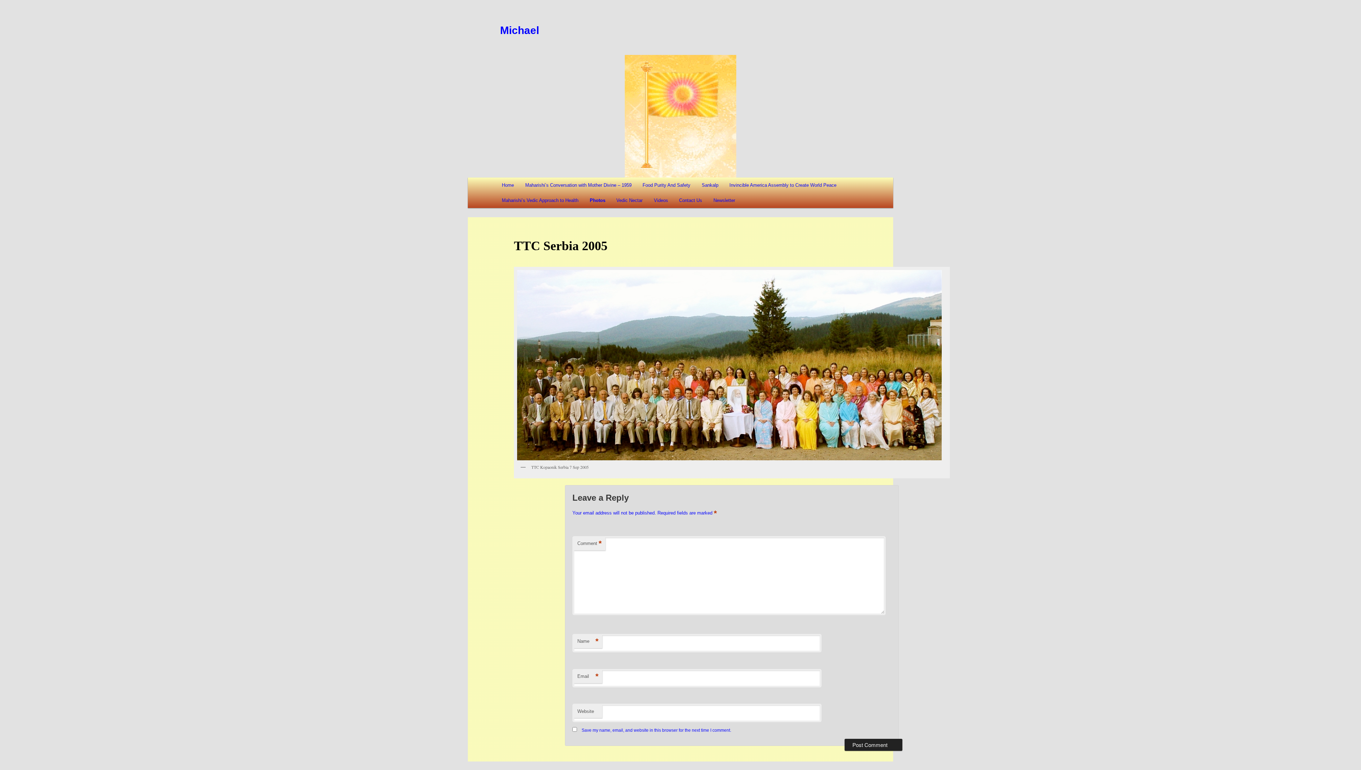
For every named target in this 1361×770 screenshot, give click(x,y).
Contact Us (690, 200)
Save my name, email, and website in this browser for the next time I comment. (656, 730)
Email (588, 676)
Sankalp (710, 185)
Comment (589, 543)
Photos (597, 200)
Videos (661, 200)
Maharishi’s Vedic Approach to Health (540, 200)
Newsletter (724, 200)
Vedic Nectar (629, 200)
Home (508, 185)
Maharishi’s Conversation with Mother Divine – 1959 (578, 185)
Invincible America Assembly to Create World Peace (782, 185)
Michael (519, 30)
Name (588, 641)
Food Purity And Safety (666, 185)
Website (585, 711)
